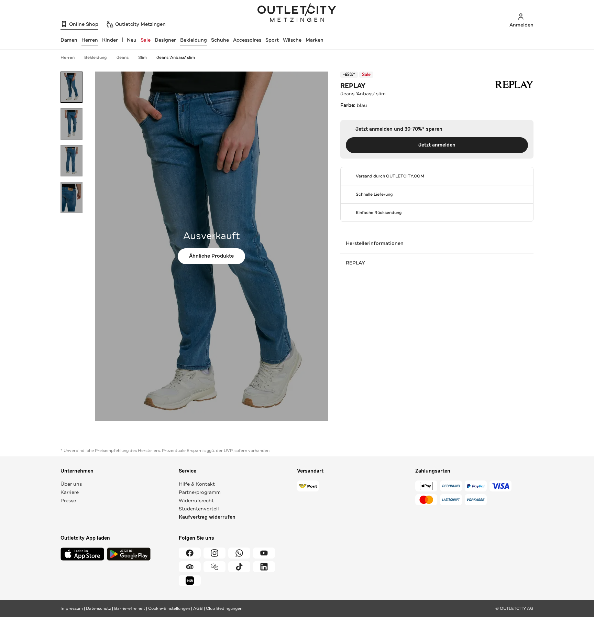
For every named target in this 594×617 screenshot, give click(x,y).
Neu (131, 40)
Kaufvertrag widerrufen (207, 517)
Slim (142, 57)
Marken (314, 40)
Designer (165, 40)
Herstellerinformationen (375, 243)
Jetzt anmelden (436, 145)
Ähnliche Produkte (211, 256)
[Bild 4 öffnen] (71, 197)
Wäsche (292, 40)
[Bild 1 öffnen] (71, 87)
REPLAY (352, 85)
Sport (272, 40)
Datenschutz (98, 608)
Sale (146, 40)
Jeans (123, 57)
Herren (67, 57)
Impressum (71, 608)
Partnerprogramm (200, 492)
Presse (68, 500)
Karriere (69, 492)
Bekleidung (193, 40)
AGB (198, 608)
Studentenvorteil (199, 509)
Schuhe (220, 40)
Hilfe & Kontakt (197, 484)
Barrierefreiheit (129, 608)
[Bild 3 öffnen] (71, 160)
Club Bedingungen (224, 608)
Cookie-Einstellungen (169, 608)
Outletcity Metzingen (297, 13)
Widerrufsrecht (196, 500)
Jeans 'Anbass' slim (175, 57)
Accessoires (247, 40)
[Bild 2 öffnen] (71, 124)
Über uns (71, 484)
